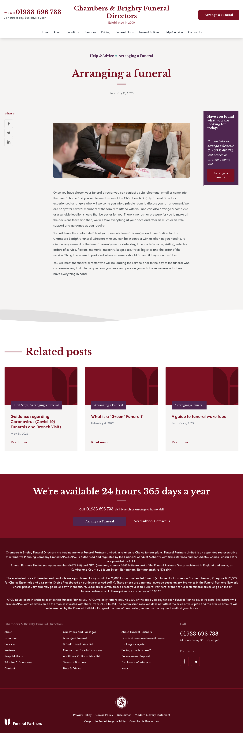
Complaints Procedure (144, 721)
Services (90, 32)
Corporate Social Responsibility (105, 721)
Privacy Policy (82, 715)
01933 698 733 (38, 12)
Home (44, 32)
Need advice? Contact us (152, 521)
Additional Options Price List (81, 656)
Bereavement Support (136, 656)
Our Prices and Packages (79, 632)
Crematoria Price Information (82, 650)
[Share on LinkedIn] (9, 142)
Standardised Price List (78, 644)
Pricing (105, 32)
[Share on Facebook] (9, 124)
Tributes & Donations (18, 662)
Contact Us (195, 32)
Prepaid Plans (14, 656)
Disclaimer (124, 715)
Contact (10, 668)
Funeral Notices (149, 32)
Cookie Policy (104, 715)
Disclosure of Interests (136, 662)
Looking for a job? (133, 644)
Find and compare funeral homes (143, 638)
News (125, 668)
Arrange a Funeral (221, 175)
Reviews (10, 650)
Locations (73, 32)
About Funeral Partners (137, 632)
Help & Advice (174, 32)
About (58, 32)
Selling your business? (136, 650)
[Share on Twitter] (9, 133)
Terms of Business (74, 662)
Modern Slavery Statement (152, 715)
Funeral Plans (125, 32)
